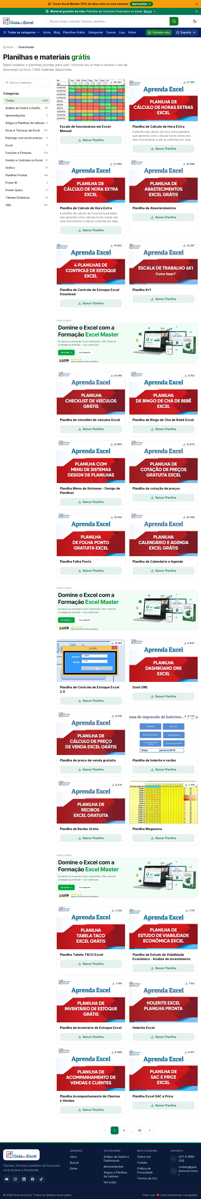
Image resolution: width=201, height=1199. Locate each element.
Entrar (74, 1168)
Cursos (111, 32)
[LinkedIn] (23, 1179)
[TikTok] (41, 1179)
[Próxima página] (149, 1130)
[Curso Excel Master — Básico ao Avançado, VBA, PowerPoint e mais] (127, 343)
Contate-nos (161, 32)
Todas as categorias (21, 32)
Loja (122, 32)
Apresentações (113, 1166)
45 (139, 1130)
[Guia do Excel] (18, 21)
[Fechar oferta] (196, 4)
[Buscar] (174, 21)
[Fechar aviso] (196, 11)
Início (47, 32)
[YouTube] (6, 1179)
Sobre (132, 32)
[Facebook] (32, 1179)
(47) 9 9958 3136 (186, 1158)
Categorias (95, 32)
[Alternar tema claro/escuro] (195, 21)
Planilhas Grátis (74, 32)
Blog (57, 32)
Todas (26, 100)
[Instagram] (15, 1179)
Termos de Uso (147, 1178)
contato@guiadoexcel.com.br (188, 1170)
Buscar (74, 1162)
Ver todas (110, 1182)
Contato (142, 1162)
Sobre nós (144, 1156)
